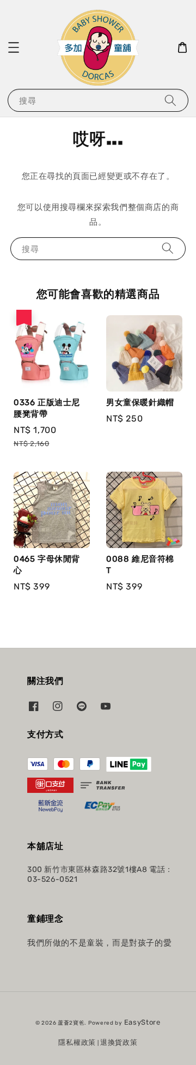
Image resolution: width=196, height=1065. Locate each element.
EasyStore (142, 1022)
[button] (14, 47)
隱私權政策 (77, 1042)
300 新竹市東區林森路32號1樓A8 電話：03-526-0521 (100, 874)
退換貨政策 (119, 1042)
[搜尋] (170, 100)
